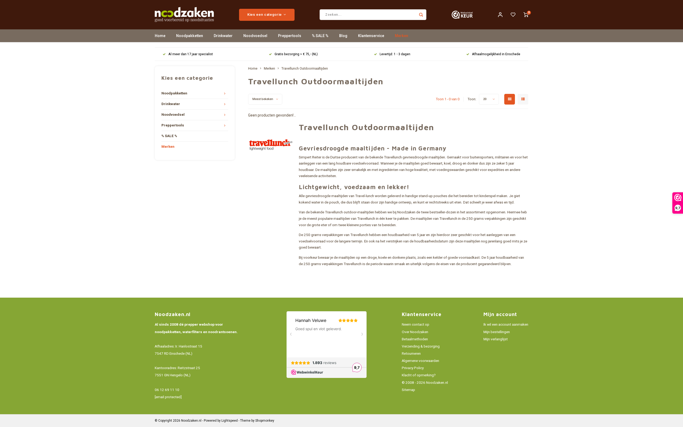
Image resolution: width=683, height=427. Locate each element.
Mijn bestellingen (496, 332)
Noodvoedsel (255, 36)
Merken (401, 36)
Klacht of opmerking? (419, 375)
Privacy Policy (413, 368)
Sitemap (408, 390)
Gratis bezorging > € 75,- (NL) (296, 54)
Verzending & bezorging (421, 346)
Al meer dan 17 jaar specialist (190, 54)
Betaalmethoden (415, 339)
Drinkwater (223, 36)
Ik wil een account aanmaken (505, 324)
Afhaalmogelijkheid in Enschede (496, 54)
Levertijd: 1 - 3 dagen (395, 54)
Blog (343, 36)
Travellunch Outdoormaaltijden (304, 68)
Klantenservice (371, 36)
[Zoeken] (421, 14)
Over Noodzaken (415, 332)
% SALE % (320, 36)
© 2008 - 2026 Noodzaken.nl (425, 382)
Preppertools (289, 36)
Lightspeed (229, 420)
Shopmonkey (264, 420)
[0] (525, 14)
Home (160, 36)
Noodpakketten (189, 36)
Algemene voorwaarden (420, 361)
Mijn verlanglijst (495, 339)
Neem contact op (415, 324)
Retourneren (411, 353)
